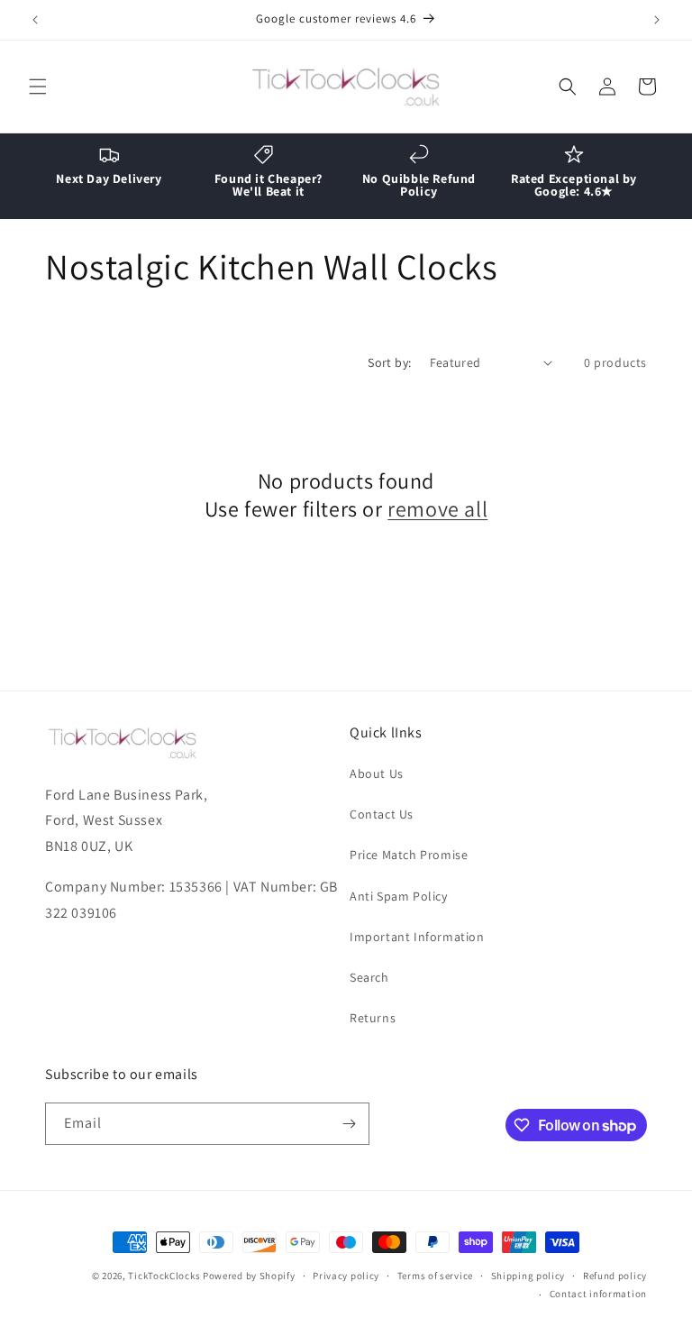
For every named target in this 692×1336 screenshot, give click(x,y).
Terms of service (435, 1275)
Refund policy (615, 1275)
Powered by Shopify (249, 1275)
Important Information (417, 937)
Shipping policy (528, 1275)
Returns (373, 1018)
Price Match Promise (409, 854)
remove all (437, 509)
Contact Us (382, 814)
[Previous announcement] (35, 20)
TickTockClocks (164, 1275)
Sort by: (389, 362)
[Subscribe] (349, 1124)
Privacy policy (346, 1275)
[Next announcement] (657, 20)
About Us (377, 773)
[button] (38, 86)
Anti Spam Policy (399, 896)
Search (369, 977)
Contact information (598, 1293)
